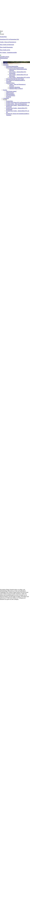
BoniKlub (8, 97)
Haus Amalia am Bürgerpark (7, 44)
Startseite (5, 62)
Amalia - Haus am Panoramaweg (8, 42)
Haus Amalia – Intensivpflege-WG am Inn (19, 77)
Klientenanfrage (4, 58)
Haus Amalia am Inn (5, 50)
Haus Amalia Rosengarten (6, 47)
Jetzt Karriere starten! (11, 91)
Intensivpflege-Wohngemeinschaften (15, 67)
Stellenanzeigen (10, 92)
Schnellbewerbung (4, 56)
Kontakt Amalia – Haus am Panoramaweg (16, 104)
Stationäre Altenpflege (14, 87)
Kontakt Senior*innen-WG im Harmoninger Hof (18, 102)
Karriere (5, 90)
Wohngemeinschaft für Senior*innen (15, 78)
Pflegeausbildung (10, 94)
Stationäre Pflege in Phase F (16, 88)
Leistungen (5, 65)
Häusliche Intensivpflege (12, 66)
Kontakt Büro (3, 36)
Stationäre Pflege (10, 83)
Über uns (5, 63)
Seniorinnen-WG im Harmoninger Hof (9, 39)
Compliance (6, 98)
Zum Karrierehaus (10, 95)
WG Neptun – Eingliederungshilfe (8, 52)
